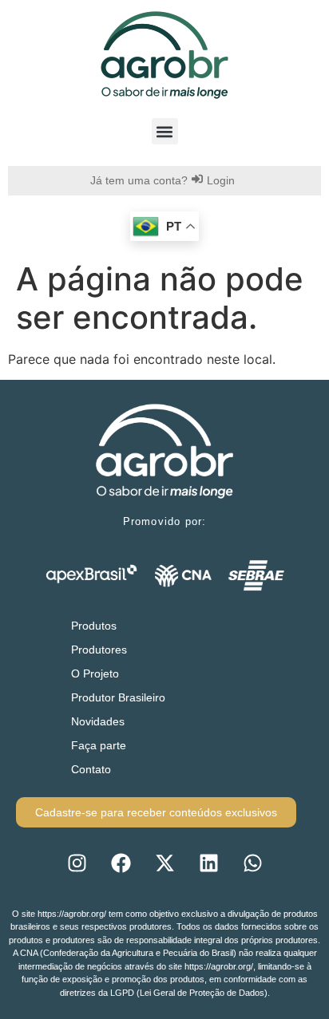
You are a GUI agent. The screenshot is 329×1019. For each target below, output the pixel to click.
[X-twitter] (164, 863)
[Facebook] (121, 863)
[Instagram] (77, 863)
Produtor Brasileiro (118, 697)
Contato (91, 769)
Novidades (98, 721)
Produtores (99, 649)
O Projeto (95, 673)
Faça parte (98, 745)
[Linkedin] (208, 863)
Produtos (94, 625)
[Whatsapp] (252, 863)
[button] (165, 131)
